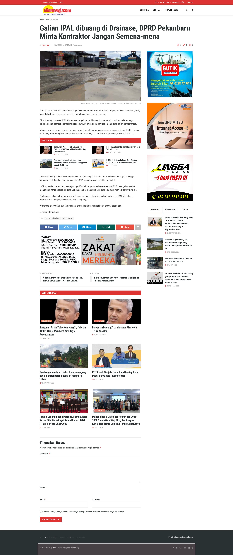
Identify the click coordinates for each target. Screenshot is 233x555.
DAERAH (56, 20)
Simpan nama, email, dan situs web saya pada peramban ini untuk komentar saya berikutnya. (83, 512)
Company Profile (178, 2)
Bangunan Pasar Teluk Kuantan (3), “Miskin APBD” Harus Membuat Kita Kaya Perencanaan (70, 149)
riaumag (45, 45)
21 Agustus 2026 (114, 152)
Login (191, 2)
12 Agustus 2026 (61, 168)
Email (43, 499)
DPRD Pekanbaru (53, 218)
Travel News (171, 10)
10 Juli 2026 (45, 428)
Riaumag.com (51, 548)
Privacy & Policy (64, 537)
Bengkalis (99, 366)
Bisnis (44, 366)
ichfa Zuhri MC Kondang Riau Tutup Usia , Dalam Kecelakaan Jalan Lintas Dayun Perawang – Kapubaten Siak (179, 223)
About (42, 537)
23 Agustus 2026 (61, 155)
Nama (43, 487)
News (48, 20)
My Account (164, 2)
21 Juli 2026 (112, 166)
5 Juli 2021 (58, 45)
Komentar (45, 453)
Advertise (51, 537)
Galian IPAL (68, 218)
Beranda (144, 10)
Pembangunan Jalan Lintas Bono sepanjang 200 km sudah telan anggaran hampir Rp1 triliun (70, 162)
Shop (157, 2)
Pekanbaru (77, 45)
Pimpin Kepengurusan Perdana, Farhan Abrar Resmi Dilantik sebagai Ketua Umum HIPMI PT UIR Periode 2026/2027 (63, 420)
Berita (156, 10)
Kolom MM (46, 321)
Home (42, 20)
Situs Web (96, 499)
